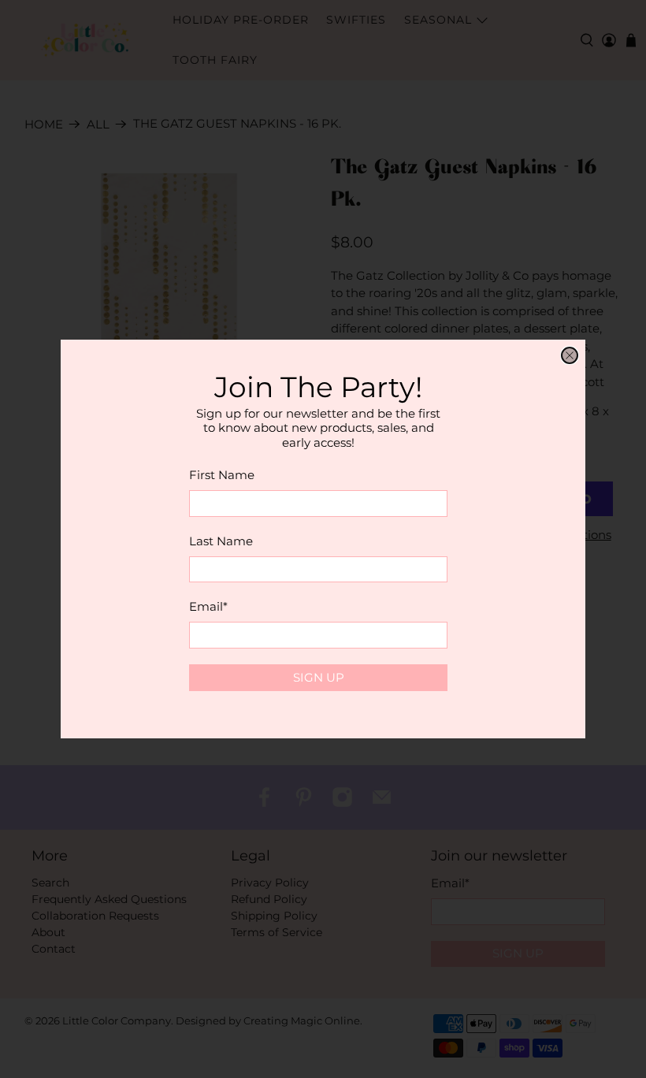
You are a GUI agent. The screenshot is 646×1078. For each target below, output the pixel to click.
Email (208, 606)
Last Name (221, 540)
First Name (221, 474)
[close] (569, 355)
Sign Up (318, 677)
